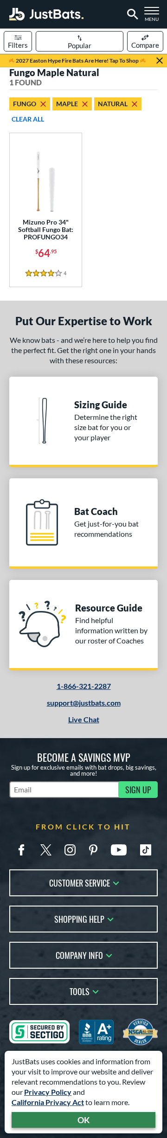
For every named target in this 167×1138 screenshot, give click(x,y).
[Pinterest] (93, 849)
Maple (67, 104)
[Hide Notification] (159, 60)
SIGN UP (138, 790)
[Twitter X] (45, 849)
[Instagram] (70, 849)
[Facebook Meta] (21, 849)
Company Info (79, 954)
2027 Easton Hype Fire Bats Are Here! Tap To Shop (77, 60)
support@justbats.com (84, 702)
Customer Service (79, 882)
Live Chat (83, 719)
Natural (113, 104)
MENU (153, 16)
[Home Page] (46, 14)
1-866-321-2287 (84, 686)
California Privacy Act (48, 1102)
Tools (80, 990)
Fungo (24, 104)
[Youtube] (119, 849)
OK (83, 1120)
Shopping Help (79, 918)
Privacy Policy (47, 1091)
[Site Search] (131, 14)
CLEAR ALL (28, 119)
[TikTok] (145, 849)
